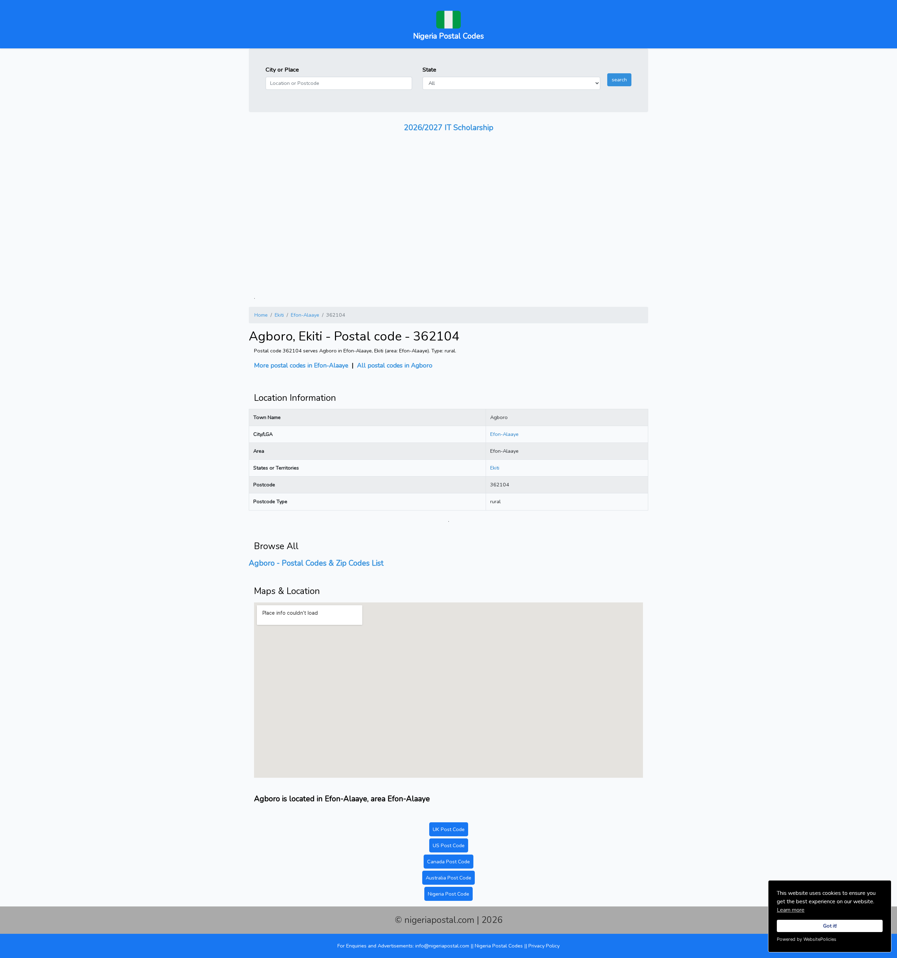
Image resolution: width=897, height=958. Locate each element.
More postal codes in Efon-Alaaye (301, 365)
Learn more (790, 910)
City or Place (282, 70)
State (429, 70)
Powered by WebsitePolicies (806, 939)
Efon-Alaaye (305, 314)
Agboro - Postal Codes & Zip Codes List (316, 563)
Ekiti (279, 314)
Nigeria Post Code (448, 893)
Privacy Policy (544, 945)
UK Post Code (449, 829)
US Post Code (449, 845)
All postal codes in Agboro (394, 365)
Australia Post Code (448, 877)
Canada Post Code (448, 861)
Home (261, 314)
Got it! (830, 925)
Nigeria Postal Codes (499, 945)
